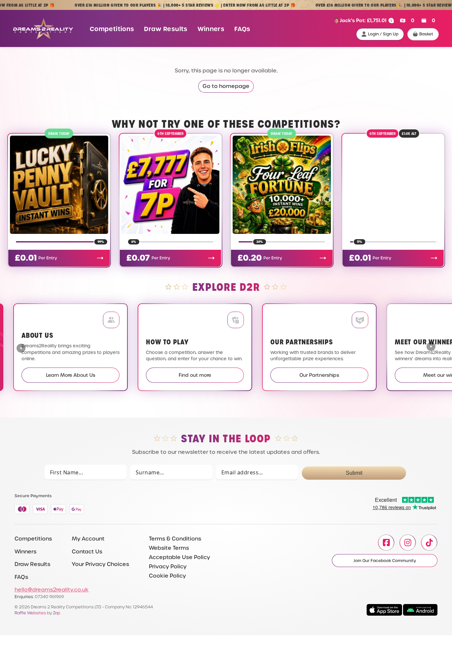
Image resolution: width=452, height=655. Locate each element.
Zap (56, 612)
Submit (354, 473)
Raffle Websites (30, 612)
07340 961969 (49, 596)
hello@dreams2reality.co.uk (52, 589)
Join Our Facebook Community (384, 560)
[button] (431, 347)
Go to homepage (226, 86)
